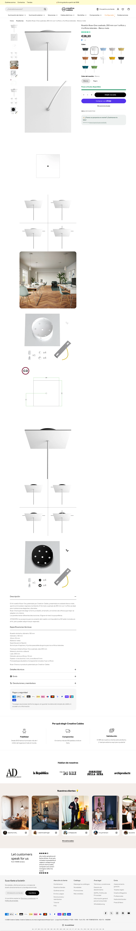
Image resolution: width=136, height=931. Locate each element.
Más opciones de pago (103, 105)
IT (72, 929)
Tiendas (29, 2)
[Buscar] (45, 9)
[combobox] (26, 9)
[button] (86, 32)
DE (48, 929)
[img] (48, 853)
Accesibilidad (69, 925)
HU (67, 929)
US (100, 929)
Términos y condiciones (28, 898)
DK (51, 929)
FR (57, 929)
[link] (13, 773)
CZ (45, 929)
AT (36, 929)
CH (42, 929)
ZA (103, 929)
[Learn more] (85, 40)
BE (39, 929)
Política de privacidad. (11, 901)
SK (88, 929)
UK (97, 929)
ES (54, 929)
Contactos (21, 2)
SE (91, 929)
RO (85, 929)
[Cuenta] (118, 9)
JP (75, 929)
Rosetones (19, 21)
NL (78, 929)
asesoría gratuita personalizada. (98, 122)
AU (33, 929)
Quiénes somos (10, 2)
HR (64, 929)
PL (82, 929)
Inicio (12, 21)
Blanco (85, 81)
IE (70, 929)
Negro (95, 81)
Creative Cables (14, 919)
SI (94, 929)
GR (61, 929)
